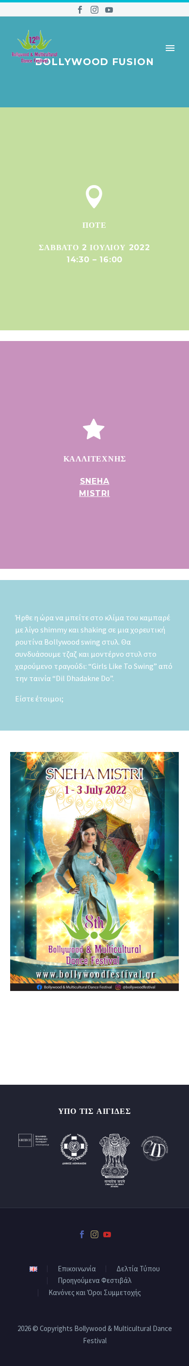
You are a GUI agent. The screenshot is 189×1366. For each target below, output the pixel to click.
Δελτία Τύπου (138, 1269)
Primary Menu (170, 48)
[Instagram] (94, 10)
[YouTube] (109, 10)
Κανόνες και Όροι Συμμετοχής (94, 1293)
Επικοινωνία (77, 1269)
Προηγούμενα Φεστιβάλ (94, 1280)
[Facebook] (80, 10)
